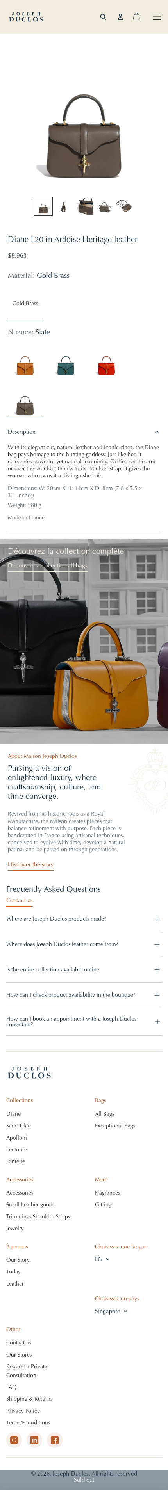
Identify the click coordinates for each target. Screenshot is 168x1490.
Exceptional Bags (115, 1125)
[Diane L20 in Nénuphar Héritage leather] (65, 360)
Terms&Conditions (28, 1422)
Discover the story (31, 864)
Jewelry (15, 1228)
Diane (13, 1114)
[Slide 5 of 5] (124, 206)
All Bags (104, 1114)
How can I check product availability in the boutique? (70, 995)
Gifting (103, 1204)
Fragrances (107, 1193)
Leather (15, 1283)
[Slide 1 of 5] (43, 206)
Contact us (19, 900)
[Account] (120, 16)
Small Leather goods (30, 1204)
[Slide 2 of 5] (63, 206)
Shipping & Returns (29, 1399)
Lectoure (16, 1149)
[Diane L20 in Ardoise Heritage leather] (25, 401)
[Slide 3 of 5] (84, 206)
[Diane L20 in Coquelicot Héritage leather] (106, 360)
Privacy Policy (23, 1411)
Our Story (18, 1260)
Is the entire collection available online (52, 969)
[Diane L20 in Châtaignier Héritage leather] (25, 360)
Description (22, 432)
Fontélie (15, 1161)
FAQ (11, 1387)
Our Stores (19, 1354)
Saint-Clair (18, 1125)
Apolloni (16, 1137)
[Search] (103, 16)
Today (13, 1271)
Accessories (19, 1193)
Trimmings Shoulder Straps (38, 1216)
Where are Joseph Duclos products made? (56, 919)
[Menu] (157, 17)
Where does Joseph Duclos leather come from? (62, 944)
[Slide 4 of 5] (104, 206)
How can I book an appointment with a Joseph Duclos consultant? (71, 1021)
